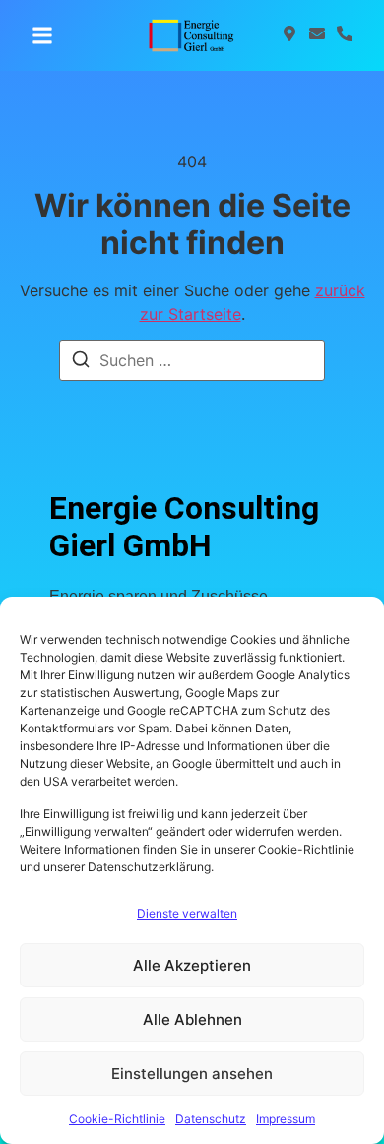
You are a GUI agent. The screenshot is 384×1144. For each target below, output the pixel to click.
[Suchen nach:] (192, 360)
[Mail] (317, 35)
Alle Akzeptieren (192, 965)
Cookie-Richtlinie (117, 1119)
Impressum (285, 1119)
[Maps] (289, 35)
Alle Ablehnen (192, 1019)
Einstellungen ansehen (192, 1073)
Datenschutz (210, 1119)
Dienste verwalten (187, 913)
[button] (42, 35)
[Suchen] (80, 362)
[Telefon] (344, 35)
